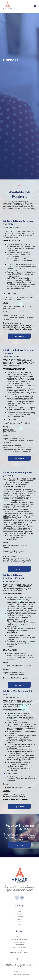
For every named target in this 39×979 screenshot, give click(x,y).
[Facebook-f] (17, 898)
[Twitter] (22, 898)
